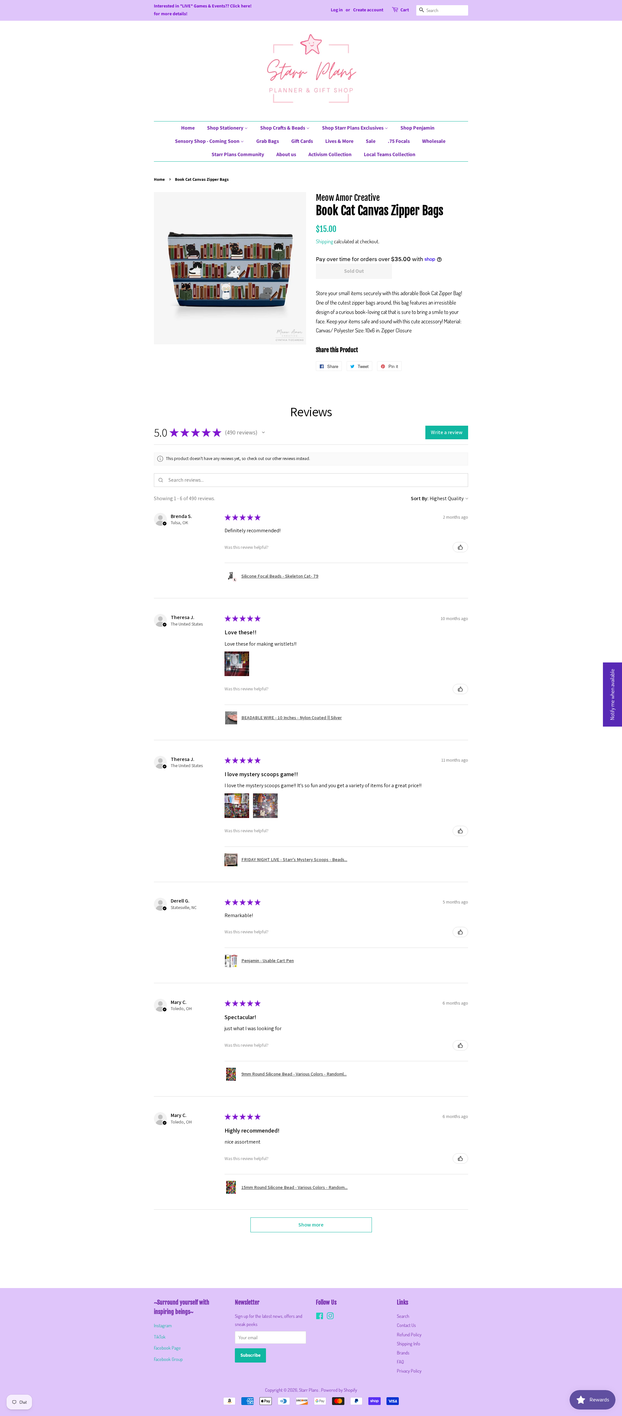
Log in (337, 10)
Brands (403, 1352)
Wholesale (433, 141)
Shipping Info (408, 1343)
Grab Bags (267, 141)
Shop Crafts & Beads (283, 128)
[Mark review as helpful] (460, 547)
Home (188, 128)
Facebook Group (168, 1359)
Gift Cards (302, 141)
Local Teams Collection (389, 154)
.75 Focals (399, 141)
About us (286, 154)
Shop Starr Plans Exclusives (353, 128)
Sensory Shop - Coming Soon (207, 141)
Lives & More (339, 141)
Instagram (163, 1325)
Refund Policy (409, 1334)
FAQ (400, 1361)
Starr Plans (309, 1390)
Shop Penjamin (417, 128)
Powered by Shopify (339, 1390)
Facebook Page (167, 1348)
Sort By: (420, 498)
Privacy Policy (409, 1371)
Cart (404, 10)
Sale (370, 141)
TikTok (160, 1337)
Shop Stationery (225, 128)
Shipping (324, 241)
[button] (263, 432)
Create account (368, 10)
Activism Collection (329, 154)
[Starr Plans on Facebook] (319, 1317)
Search (403, 1316)
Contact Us (406, 1325)
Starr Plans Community (238, 154)
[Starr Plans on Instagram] (330, 1317)
